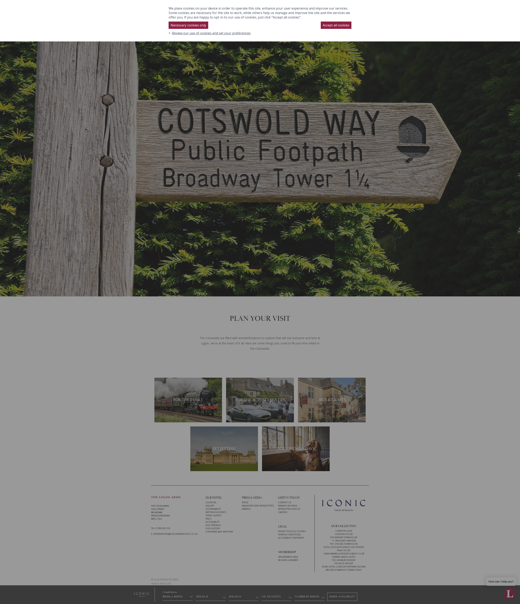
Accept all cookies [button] (336, 25)
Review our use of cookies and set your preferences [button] (211, 33)
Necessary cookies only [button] (188, 25)
